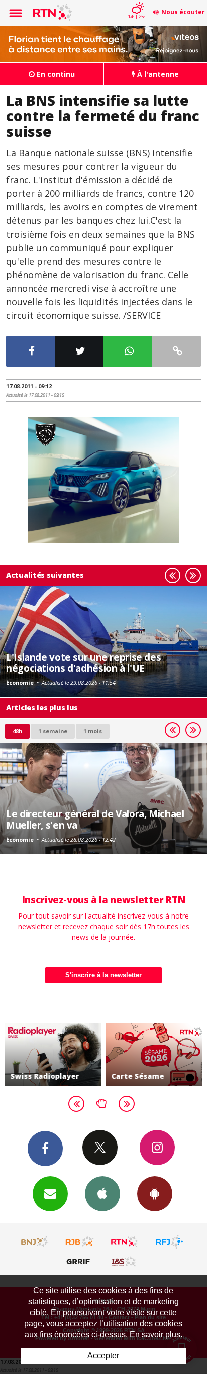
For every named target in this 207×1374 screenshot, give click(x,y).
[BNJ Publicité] (35, 1241)
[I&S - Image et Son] (124, 1261)
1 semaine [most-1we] (52, 731)
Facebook (45, 1148)
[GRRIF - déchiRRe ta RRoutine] (79, 1261)
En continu (55, 74)
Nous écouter (183, 12)
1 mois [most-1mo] (92, 731)
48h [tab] (17, 731)
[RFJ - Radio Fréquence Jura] (169, 1241)
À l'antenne (157, 74)
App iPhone (102, 1193)
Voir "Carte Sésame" (154, 1054)
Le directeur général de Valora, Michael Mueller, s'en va (95, 819)
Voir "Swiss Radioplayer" (53, 1054)
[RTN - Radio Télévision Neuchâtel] (124, 1241)
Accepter (103, 1355)
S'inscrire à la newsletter (103, 975)
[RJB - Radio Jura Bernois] (79, 1241)
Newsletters (50, 1193)
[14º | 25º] (136, 1)
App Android (154, 1193)
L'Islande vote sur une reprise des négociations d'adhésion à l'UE (83, 662)
